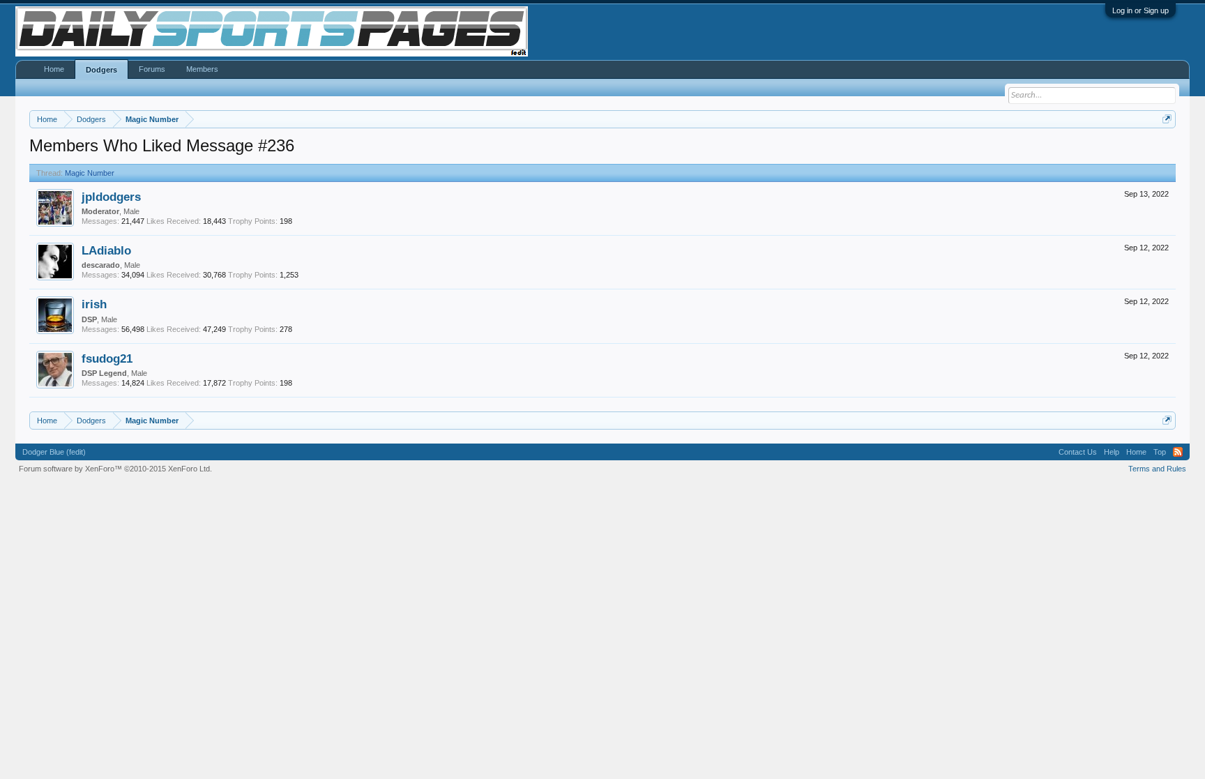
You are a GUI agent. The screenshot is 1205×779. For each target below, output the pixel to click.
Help (1111, 452)
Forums (152, 69)
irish (94, 304)
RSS (1178, 452)
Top (1159, 452)
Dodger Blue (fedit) (54, 452)
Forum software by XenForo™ (115, 468)
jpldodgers (111, 197)
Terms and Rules (1157, 468)
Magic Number (89, 173)
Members (202, 69)
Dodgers (101, 70)
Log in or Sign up (1140, 10)
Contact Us (1078, 452)
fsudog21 (107, 358)
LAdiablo (106, 250)
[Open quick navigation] (1167, 118)
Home (54, 69)
